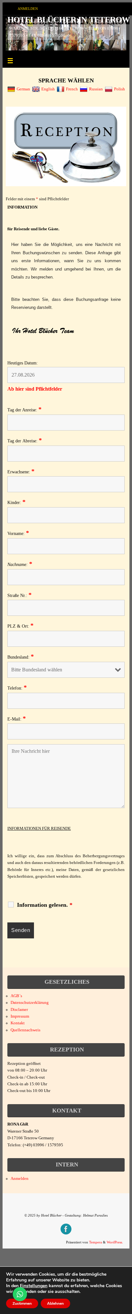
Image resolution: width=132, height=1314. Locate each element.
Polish (119, 89)
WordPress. (115, 1242)
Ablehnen (55, 1303)
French (72, 89)
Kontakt (18, 1023)
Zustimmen (22, 1303)
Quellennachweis (25, 1030)
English (48, 89)
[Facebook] (66, 1229)
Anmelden (28, 9)
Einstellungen (33, 1286)
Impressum (20, 1016)
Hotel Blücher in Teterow (68, 19)
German (23, 89)
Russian (96, 89)
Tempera (95, 1242)
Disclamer (19, 1009)
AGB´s (16, 996)
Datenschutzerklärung (30, 1002)
